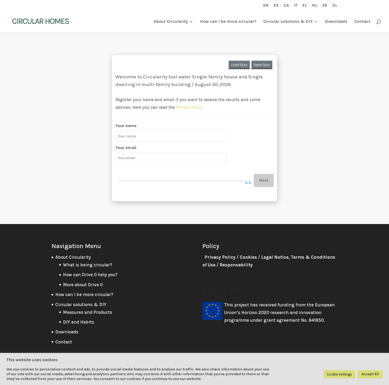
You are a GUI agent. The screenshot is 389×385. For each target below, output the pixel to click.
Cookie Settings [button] (339, 374)
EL (304, 5)
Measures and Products (87, 312)
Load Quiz (239, 64)
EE (325, 5)
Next (263, 180)
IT (295, 5)
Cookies (248, 257)
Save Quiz (262, 64)
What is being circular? (87, 264)
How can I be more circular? (228, 22)
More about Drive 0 (83, 284)
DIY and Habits (78, 322)
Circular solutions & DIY (288, 22)
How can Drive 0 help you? (90, 274)
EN (266, 5)
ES (276, 5)
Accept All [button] (370, 374)
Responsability (236, 264)
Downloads (336, 22)
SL (334, 5)
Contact (362, 22)
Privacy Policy (189, 107)
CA (286, 5)
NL (315, 5)
